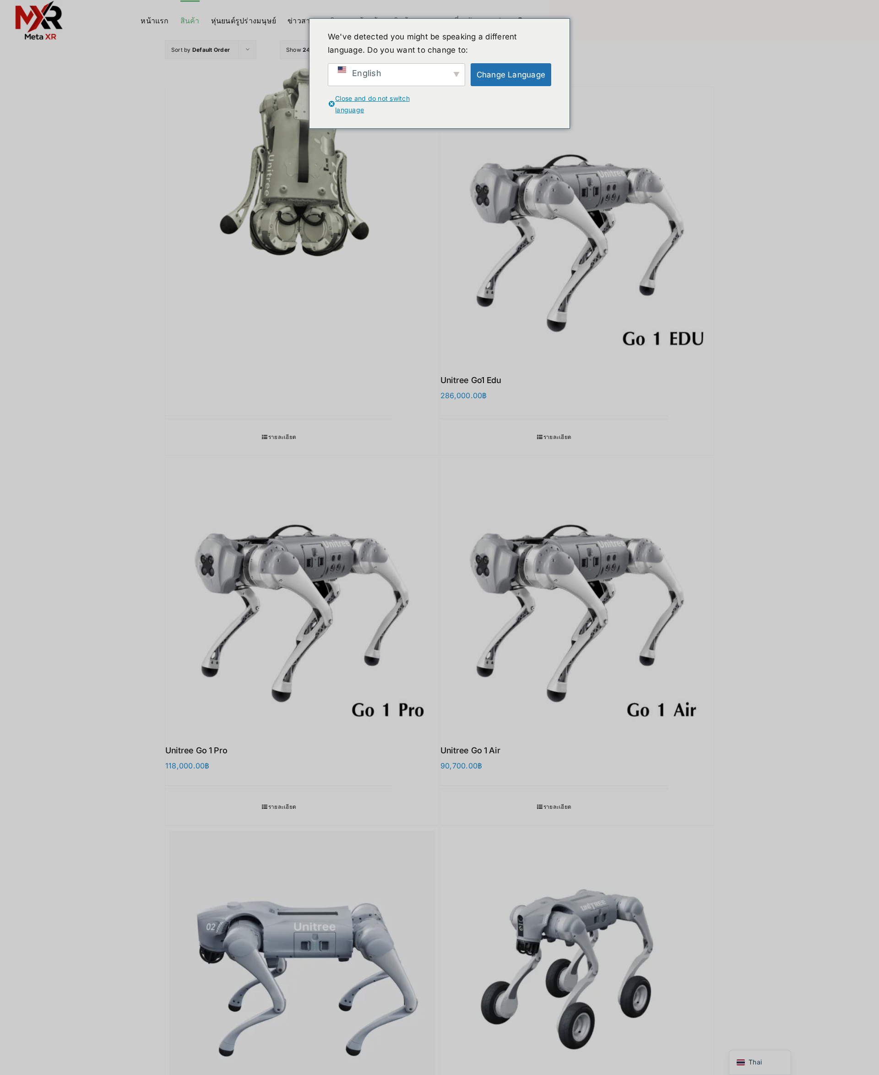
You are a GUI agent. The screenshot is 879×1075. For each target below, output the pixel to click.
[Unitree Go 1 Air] (577, 594)
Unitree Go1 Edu (470, 380)
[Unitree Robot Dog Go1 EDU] (302, 148)
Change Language (511, 74)
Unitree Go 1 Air (470, 750)
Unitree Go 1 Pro (196, 750)
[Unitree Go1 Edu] (577, 224)
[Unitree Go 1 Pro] (302, 594)
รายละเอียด (282, 436)
